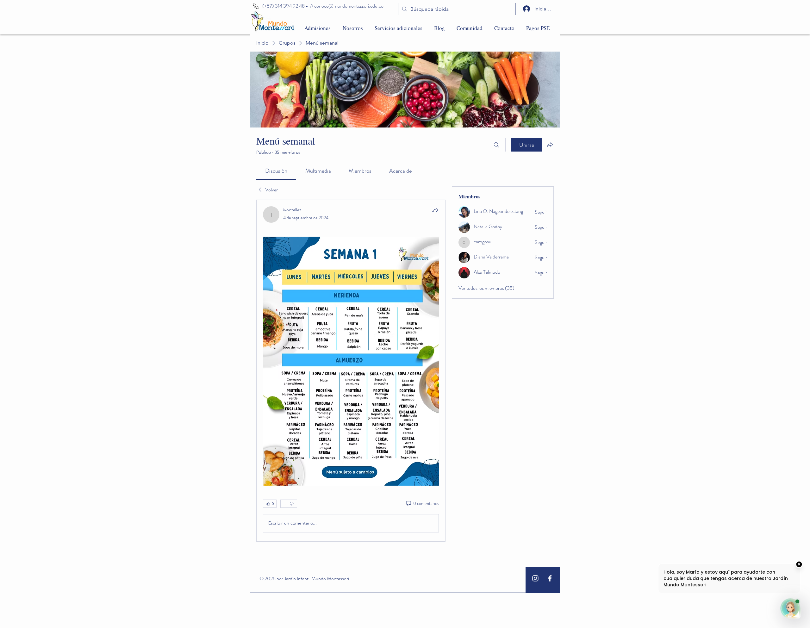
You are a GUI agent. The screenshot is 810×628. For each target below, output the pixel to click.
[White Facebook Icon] (550, 578)
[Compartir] (435, 210)
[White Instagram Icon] (535, 578)
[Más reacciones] (288, 504)
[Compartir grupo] (550, 144)
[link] (276, 171)
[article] (351, 370)
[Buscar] (496, 145)
